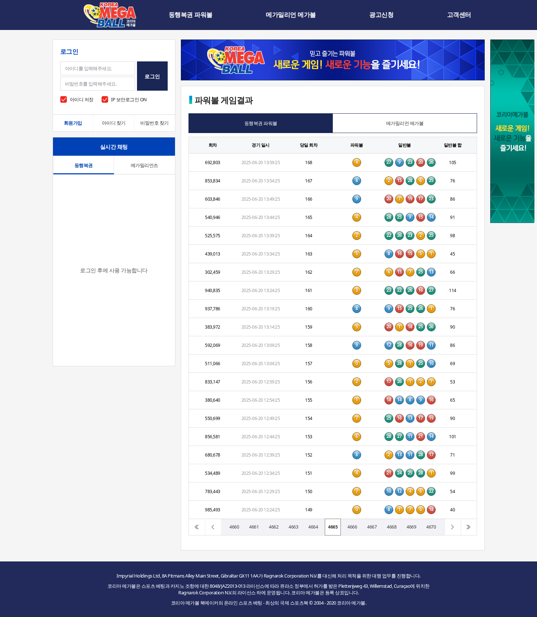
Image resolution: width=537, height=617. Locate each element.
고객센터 (459, 14)
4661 (254, 527)
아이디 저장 (82, 99)
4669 (411, 527)
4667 (372, 527)
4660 (234, 527)
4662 (273, 527)
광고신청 (381, 14)
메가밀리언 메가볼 (291, 14)
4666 (352, 527)
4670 (431, 527)
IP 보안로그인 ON (129, 99)
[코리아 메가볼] (110, 14)
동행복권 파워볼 (191, 14)
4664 (313, 527)
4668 (391, 527)
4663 (293, 527)
